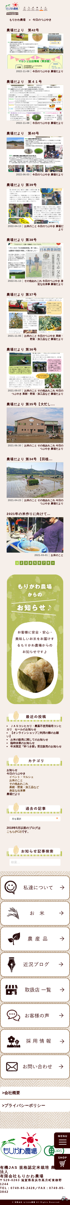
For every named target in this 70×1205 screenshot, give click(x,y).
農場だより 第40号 (23, 133)
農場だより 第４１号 (24, 81)
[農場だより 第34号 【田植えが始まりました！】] (35, 479)
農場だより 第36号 (22, 349)
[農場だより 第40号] (35, 154)
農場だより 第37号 (22, 294)
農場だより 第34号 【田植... (30, 459)
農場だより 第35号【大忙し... (31, 404)
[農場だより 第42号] (35, 50)
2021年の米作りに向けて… (29, 514)
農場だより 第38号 (22, 240)
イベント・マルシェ (21, 776)
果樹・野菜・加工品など (24, 787)
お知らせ (12, 770)
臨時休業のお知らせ (22, 742)
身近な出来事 (17, 790)
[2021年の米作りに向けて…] (35, 534)
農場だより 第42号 (23, 30)
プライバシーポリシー (24, 1105)
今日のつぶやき (16, 773)
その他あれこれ (18, 783)
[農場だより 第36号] (35, 370)
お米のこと (16, 780)
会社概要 (12, 1092)
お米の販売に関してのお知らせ (29, 739)
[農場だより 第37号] (35, 315)
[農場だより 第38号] (35, 260)
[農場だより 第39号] (35, 205)
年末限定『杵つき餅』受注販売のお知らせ (36, 746)
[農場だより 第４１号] (35, 102)
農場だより (13, 793)
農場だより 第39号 (22, 185)
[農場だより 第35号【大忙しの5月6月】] (35, 424)
